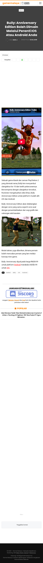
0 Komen (5, 55)
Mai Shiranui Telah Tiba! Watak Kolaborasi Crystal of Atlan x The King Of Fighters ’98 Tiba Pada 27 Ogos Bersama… (21, 315)
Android (17, 265)
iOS (8, 268)
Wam (22, 553)
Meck (18, 553)
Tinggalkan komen (22, 525)
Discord (16, 300)
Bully (14, 272)
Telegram (11, 300)
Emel (23, 300)
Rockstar (24, 272)
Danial (26, 553)
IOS (19, 272)
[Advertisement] (21, 84)
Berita (21, 10)
